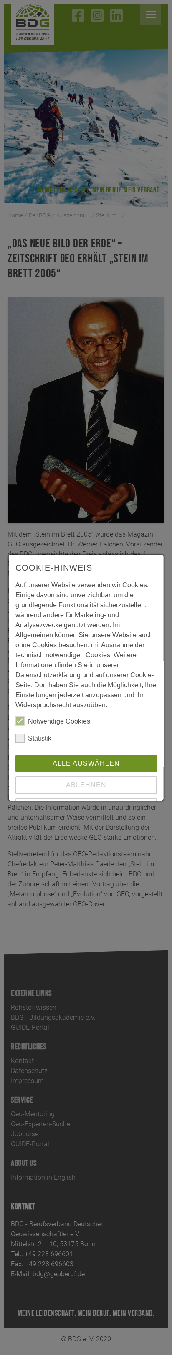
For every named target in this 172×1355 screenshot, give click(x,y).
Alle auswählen (85, 763)
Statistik (39, 738)
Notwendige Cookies (59, 721)
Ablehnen (86, 785)
